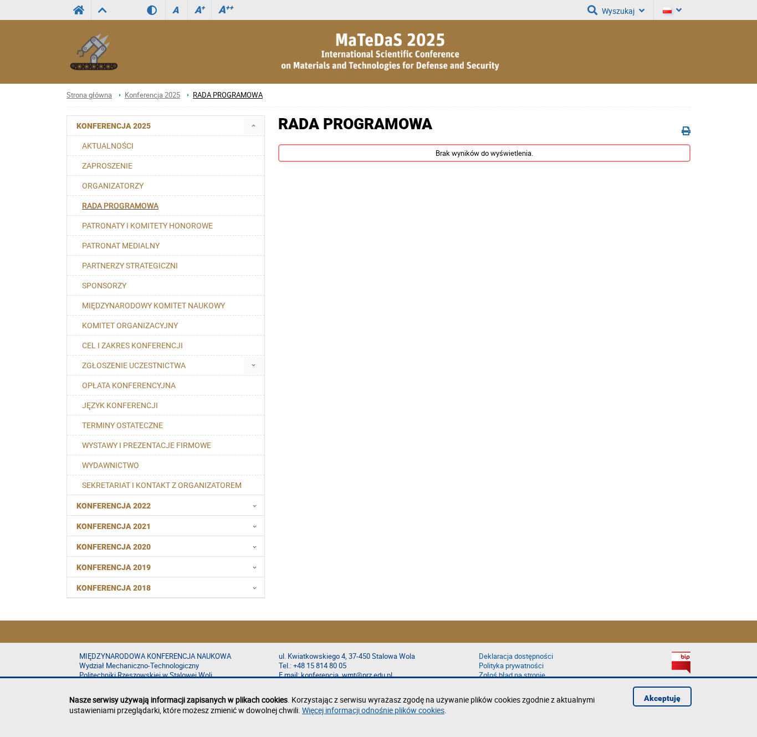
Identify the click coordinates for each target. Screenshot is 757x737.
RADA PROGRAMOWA (228, 95)
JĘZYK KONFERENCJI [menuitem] (120, 405)
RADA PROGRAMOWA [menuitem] (120, 205)
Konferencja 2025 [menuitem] (113, 125)
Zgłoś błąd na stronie (512, 675)
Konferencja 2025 (152, 95)
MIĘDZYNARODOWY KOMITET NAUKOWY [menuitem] (153, 305)
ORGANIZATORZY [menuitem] (113, 185)
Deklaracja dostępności (516, 656)
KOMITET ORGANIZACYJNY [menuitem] (130, 325)
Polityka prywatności (511, 665)
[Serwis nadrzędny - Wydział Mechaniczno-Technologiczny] (102, 10)
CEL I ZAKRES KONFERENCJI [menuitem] (132, 345)
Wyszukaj (618, 11)
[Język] (672, 10)
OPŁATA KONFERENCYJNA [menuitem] (129, 385)
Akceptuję (662, 698)
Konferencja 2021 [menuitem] (113, 526)
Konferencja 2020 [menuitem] (113, 546)
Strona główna (89, 95)
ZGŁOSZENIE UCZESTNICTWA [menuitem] (134, 365)
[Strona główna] (94, 52)
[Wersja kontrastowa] (156, 10)
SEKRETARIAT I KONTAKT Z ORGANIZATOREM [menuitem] (162, 485)
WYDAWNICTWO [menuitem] (110, 465)
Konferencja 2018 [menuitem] (113, 587)
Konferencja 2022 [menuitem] (113, 505)
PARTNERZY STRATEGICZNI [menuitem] (130, 265)
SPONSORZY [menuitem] (104, 285)
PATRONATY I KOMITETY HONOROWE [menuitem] (147, 225)
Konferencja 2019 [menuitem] (113, 567)
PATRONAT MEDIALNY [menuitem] (121, 245)
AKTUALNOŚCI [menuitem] (108, 145)
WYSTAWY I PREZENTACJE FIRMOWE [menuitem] (146, 445)
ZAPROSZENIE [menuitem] (107, 165)
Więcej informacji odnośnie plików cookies (373, 710)
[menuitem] (253, 125)
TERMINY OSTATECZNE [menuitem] (122, 425)
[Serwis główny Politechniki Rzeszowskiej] (79, 10)
